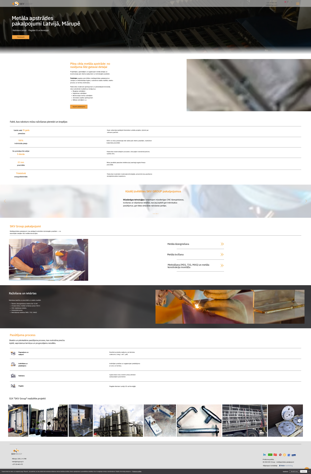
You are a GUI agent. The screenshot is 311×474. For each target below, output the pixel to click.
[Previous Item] (11, 420)
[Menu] (297, 3)
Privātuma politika (268, 459)
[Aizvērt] (309, 471)
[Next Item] (299, 420)
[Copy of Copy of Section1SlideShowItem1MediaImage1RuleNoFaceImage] (156, 213)
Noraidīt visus (294, 471)
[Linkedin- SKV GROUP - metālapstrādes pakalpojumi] (264, 454)
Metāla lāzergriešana (178, 243)
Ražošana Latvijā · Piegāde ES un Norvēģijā (31, 30)
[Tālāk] (306, 201)
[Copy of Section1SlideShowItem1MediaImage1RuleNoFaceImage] (154, 213)
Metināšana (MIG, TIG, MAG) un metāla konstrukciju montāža (188, 266)
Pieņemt (304, 471)
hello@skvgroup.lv (18, 461)
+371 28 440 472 (17, 464)
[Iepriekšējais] (5, 201)
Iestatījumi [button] (285, 471)
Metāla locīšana (175, 254)
